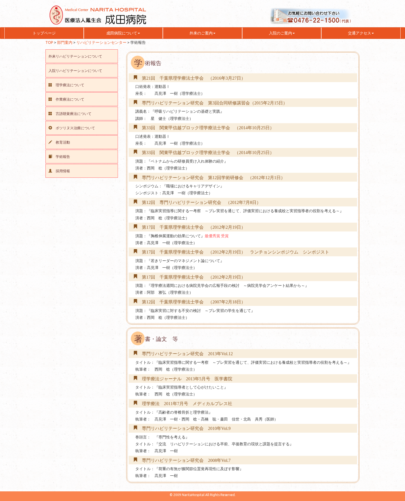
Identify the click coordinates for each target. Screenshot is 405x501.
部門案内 (64, 42)
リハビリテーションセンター (101, 42)
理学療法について (70, 85)
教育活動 (63, 142)
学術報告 (63, 157)
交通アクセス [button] (359, 33)
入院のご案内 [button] (280, 33)
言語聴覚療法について (73, 114)
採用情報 (63, 171)
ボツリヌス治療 (75, 128)
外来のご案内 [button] (201, 33)
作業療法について (70, 99)
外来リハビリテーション (75, 56)
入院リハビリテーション (75, 71)
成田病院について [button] (121, 33)
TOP (49, 42)
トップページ (44, 33)
